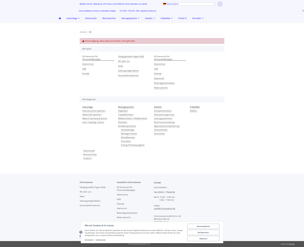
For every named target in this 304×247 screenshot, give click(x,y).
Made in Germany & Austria (94, 118)
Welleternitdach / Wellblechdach (132, 118)
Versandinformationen (128, 75)
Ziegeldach (123, 110)
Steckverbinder (161, 129)
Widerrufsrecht (161, 87)
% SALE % (87, 158)
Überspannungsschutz (164, 114)
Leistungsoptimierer (163, 118)
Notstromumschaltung (164, 122)
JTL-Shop (291, 244)
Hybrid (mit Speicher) (91, 114)
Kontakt (85, 73)
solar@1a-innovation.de (148, 11)
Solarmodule (89, 150)
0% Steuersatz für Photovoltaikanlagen (91, 58)
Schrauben (126, 141)
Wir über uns (124, 61)
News (120, 66)
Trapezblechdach (125, 114)
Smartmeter (159, 133)
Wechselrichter (90, 154)
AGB (84, 68)
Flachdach (122, 122)
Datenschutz (101, 240)
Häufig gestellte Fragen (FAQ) (131, 56)
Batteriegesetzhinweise (164, 83)
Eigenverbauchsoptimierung (166, 126)
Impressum (89, 240)
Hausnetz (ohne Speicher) (93, 110)
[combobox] (189, 4)
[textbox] (188, 3)
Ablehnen (203, 239)
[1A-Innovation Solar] (60, 18)
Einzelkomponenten (127, 126)
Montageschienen (129, 133)
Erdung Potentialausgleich (133, 145)
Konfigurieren (203, 232)
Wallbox (193, 110)
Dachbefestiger (128, 129)
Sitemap (157, 73)
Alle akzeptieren (203, 226)
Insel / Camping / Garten (93, 122)
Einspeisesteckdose (162, 110)
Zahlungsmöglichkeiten (128, 70)
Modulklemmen (128, 137)
